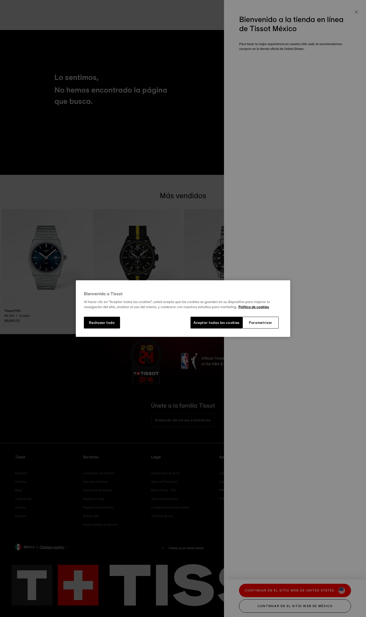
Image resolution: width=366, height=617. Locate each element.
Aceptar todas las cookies (216, 323)
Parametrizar (260, 323)
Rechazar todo (102, 323)
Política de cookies (253, 307)
